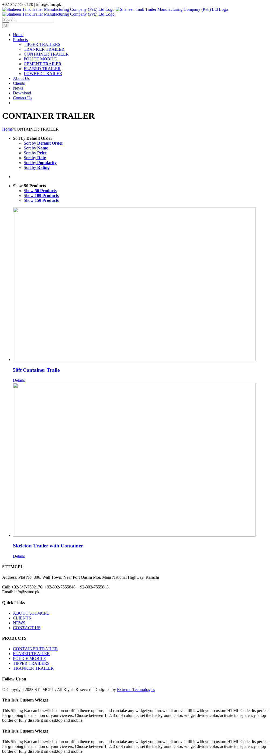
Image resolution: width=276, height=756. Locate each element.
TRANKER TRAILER (33, 668)
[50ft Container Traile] (143, 284)
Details (19, 380)
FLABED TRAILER (31, 653)
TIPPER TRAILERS (31, 663)
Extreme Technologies (136, 689)
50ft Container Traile (36, 370)
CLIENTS (22, 618)
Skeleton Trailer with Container (48, 546)
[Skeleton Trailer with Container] (143, 460)
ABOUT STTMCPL (31, 613)
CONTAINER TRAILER (35, 648)
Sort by (43, 143)
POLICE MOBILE (29, 658)
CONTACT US (26, 627)
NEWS (19, 623)
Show (40, 190)
